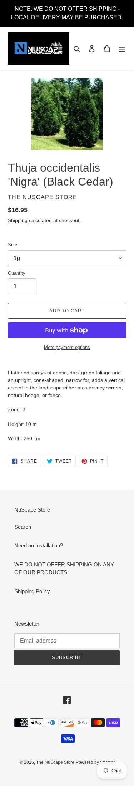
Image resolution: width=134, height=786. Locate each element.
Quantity (16, 273)
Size (12, 245)
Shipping (18, 220)
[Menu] (121, 48)
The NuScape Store (55, 762)
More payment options (67, 347)
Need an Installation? (38, 545)
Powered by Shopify (95, 762)
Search (22, 527)
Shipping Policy (32, 591)
